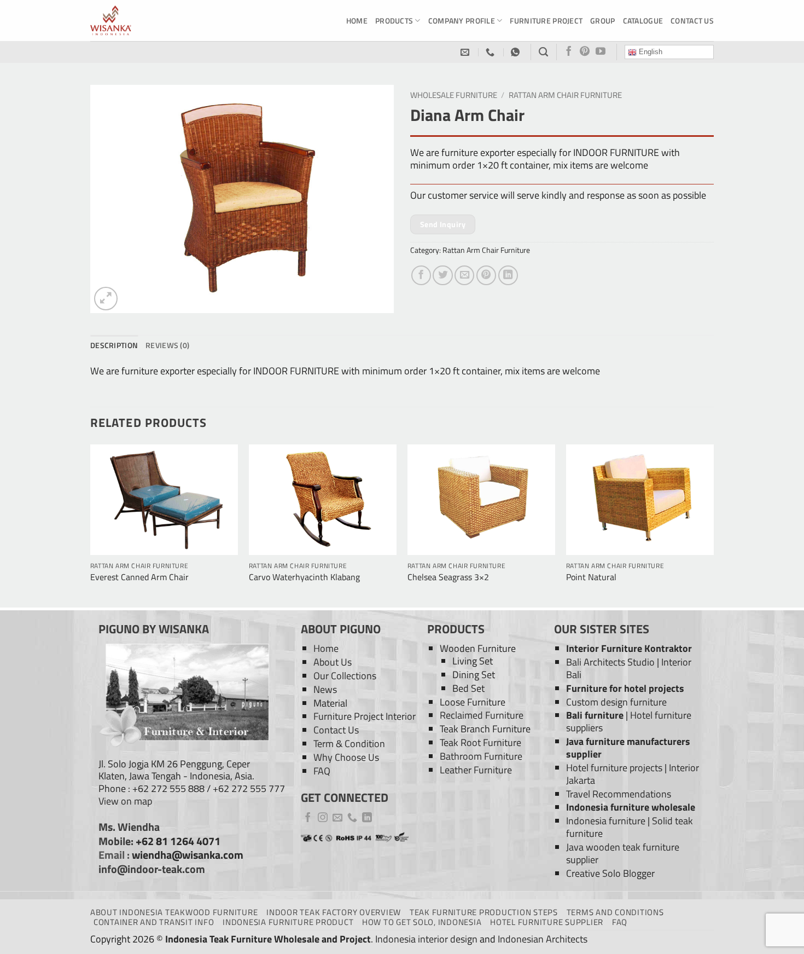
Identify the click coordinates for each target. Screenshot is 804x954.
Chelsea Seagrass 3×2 (448, 577)
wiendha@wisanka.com (187, 855)
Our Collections (344, 675)
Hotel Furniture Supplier (546, 922)
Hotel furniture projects (614, 767)
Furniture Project (546, 20)
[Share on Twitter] (442, 275)
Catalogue (643, 20)
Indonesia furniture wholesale (630, 807)
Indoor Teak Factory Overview (333, 912)
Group (602, 20)
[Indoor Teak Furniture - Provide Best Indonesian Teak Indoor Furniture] (145, 20)
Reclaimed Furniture (481, 715)
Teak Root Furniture (480, 742)
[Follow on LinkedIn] (367, 818)
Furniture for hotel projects (625, 688)
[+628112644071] (491, 52)
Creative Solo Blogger (610, 873)
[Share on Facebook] (421, 275)
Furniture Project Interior (364, 716)
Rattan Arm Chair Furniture (565, 95)
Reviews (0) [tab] (167, 345)
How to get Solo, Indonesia (421, 922)
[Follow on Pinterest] (585, 52)
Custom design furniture (616, 702)
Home (357, 20)
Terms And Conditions (615, 912)
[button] (106, 298)
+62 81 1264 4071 (178, 841)
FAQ (321, 771)
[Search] (543, 52)
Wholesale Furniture (453, 95)
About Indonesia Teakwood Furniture (174, 912)
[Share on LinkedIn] (508, 275)
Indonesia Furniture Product (288, 922)
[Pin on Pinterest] (486, 275)
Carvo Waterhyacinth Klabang (304, 577)
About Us (332, 662)
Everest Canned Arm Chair (139, 577)
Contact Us (692, 20)
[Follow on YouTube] (600, 52)
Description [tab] (114, 345)
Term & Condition (349, 743)
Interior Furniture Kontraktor (629, 648)
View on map (125, 801)
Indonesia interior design (426, 939)
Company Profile (461, 20)
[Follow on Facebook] (569, 52)
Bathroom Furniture (481, 756)
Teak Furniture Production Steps (484, 912)
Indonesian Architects (542, 939)
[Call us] (352, 818)
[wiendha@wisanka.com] (466, 52)
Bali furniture (595, 715)
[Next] (713, 524)
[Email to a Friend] (464, 275)
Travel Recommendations (618, 794)
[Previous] (91, 524)
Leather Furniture (476, 769)
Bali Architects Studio (610, 662)
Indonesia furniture (605, 820)
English (649, 52)
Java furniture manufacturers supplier (628, 747)
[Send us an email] (337, 818)
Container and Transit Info (154, 922)
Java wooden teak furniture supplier (622, 853)
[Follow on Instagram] (323, 818)
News (325, 689)
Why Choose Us (346, 757)
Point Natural (591, 577)
